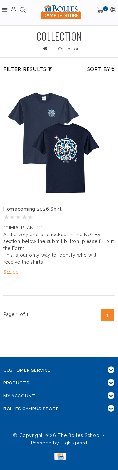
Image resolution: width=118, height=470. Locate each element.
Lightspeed (74, 442)
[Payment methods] (59, 456)
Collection (69, 48)
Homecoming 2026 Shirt (32, 209)
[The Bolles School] (61, 12)
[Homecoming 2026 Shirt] (52, 143)
